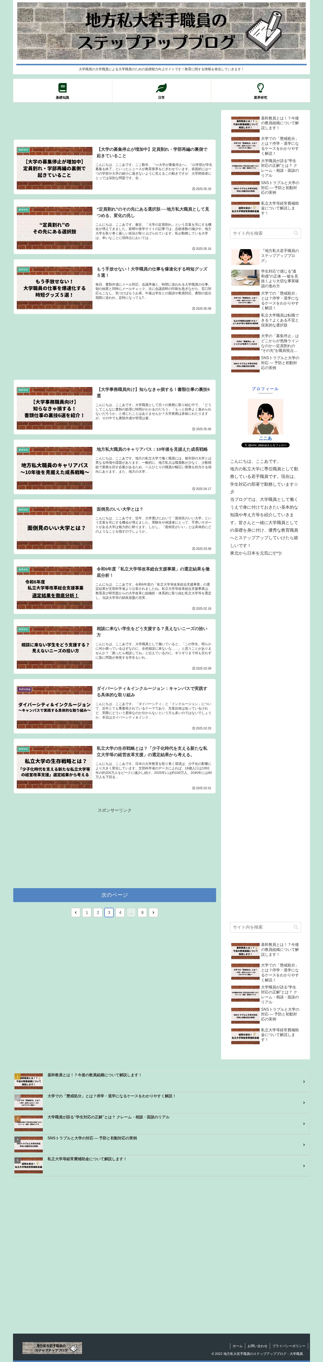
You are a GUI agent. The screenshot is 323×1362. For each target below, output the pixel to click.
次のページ (114, 895)
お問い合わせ (257, 1346)
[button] (296, 233)
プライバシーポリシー (289, 1346)
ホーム (238, 1346)
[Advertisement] (114, 121)
